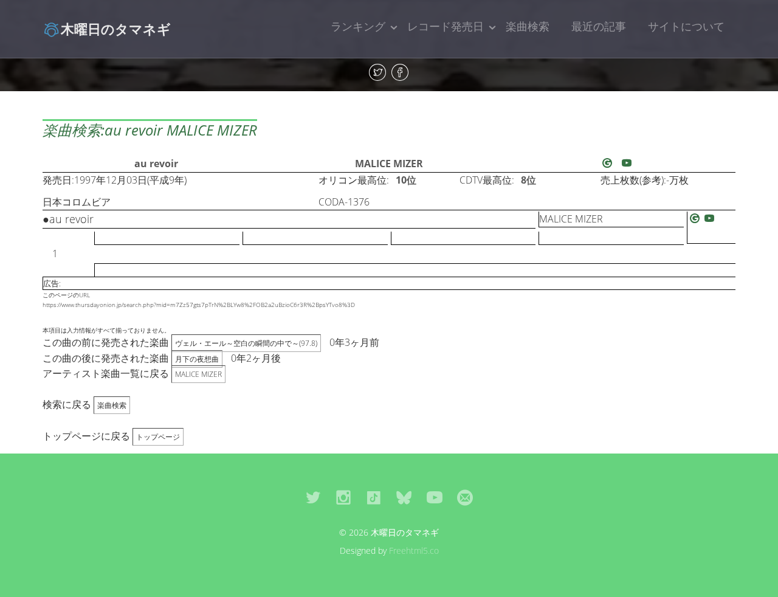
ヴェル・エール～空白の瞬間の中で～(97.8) (246, 343)
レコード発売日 (445, 26)
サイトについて (686, 26)
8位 (528, 180)
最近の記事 (598, 26)
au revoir (156, 163)
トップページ (158, 437)
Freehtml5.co (414, 550)
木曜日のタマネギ (116, 28)
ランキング (358, 26)
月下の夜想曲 (197, 359)
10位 (406, 180)
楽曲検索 (527, 26)
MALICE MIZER (389, 163)
